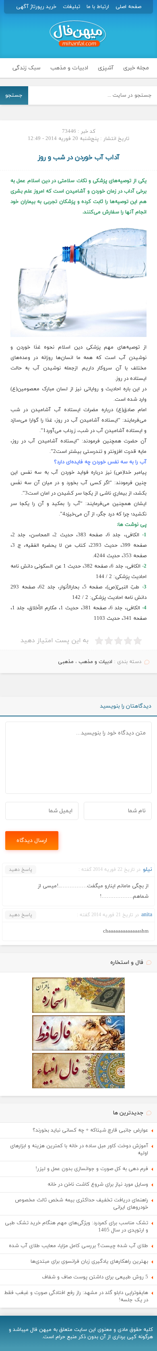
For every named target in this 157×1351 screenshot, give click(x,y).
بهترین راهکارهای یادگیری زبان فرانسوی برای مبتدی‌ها (89, 1261)
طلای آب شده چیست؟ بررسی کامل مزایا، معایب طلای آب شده (78, 1246)
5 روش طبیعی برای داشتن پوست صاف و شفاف (95, 1277)
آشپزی (106, 68)
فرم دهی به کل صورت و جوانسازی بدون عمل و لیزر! (91, 1168)
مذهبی (66, 661)
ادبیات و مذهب (69, 68)
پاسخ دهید (20, 869)
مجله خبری (136, 68)
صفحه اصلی (128, 6)
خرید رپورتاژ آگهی (36, 6)
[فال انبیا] (78, 1087)
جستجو (14, 95)
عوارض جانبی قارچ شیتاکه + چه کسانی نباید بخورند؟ (90, 1130)
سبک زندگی (26, 68)
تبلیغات (71, 6)
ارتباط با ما (98, 6)
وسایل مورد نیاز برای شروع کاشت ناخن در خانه (98, 1184)
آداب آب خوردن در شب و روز (79, 157)
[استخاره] (78, 1011)
